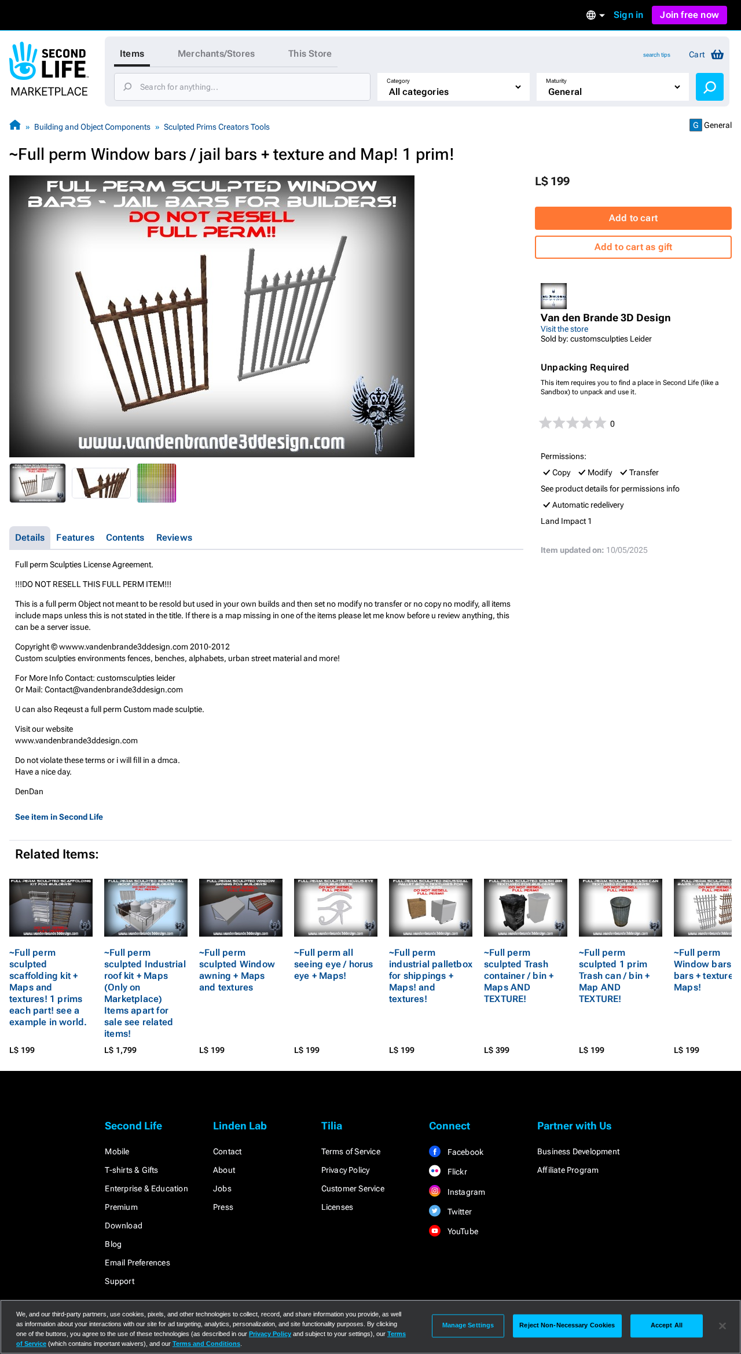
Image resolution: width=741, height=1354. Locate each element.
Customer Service (352, 1188)
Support (119, 1281)
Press (223, 1207)
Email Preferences (137, 1262)
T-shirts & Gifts (131, 1170)
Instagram (465, 1192)
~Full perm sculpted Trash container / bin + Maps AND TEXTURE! (518, 975)
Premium (121, 1207)
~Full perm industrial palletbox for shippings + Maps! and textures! (430, 975)
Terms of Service (350, 1151)
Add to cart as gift (634, 246)
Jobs (222, 1188)
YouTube (461, 1231)
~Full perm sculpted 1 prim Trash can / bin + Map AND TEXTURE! (614, 975)
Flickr (456, 1171)
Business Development (578, 1151)
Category (398, 81)
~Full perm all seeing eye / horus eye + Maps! (333, 964)
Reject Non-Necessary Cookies (567, 1325)
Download (123, 1225)
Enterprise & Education (146, 1188)
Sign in (628, 14)
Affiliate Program (568, 1170)
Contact (227, 1151)
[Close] (722, 1325)
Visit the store (564, 328)
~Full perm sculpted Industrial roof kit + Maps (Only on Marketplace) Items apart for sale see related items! (145, 993)
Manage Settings (468, 1325)
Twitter (458, 1211)
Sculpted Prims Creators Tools (217, 126)
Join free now (689, 14)
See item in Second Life (59, 816)
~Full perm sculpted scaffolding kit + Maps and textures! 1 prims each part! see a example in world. (48, 987)
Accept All (667, 1325)
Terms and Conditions (206, 1343)
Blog (113, 1244)
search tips (656, 55)
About (224, 1170)
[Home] (15, 126)
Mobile (117, 1151)
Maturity (556, 81)
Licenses (337, 1207)
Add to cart (633, 217)
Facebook (464, 1152)
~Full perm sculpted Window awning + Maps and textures (237, 970)
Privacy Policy (345, 1170)
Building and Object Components (92, 126)
